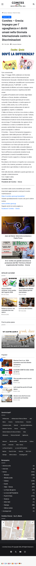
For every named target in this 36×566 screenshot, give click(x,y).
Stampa (4, 454)
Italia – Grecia (8, 487)
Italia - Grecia (19, 444)
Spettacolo (25, 435)
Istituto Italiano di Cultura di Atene (11, 432)
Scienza (21, 451)
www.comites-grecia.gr (9, 203)
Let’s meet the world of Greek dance (15, 346)
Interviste (10, 444)
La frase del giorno (7, 448)
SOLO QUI (28, 451)
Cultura (31, 441)
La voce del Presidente (21, 448)
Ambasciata (5, 418)
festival (16, 425)
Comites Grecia (19, 422)
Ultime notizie (13, 454)
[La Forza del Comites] (27, 302)
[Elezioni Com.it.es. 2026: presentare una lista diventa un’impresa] (7, 363)
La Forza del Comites (25, 308)
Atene (4, 422)
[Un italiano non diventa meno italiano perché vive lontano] (27, 282)
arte (31, 418)
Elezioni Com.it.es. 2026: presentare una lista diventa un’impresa (22, 362)
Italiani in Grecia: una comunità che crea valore (8, 310)
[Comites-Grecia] (18, 4)
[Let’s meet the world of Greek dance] (7, 390)
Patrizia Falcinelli (15, 435)
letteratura (5, 435)
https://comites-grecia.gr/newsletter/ (13, 196)
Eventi (4, 444)
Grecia (16, 428)
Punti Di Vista (16, 13)
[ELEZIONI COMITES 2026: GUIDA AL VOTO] (7, 372)
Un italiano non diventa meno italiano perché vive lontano (26, 290)
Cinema (10, 422)
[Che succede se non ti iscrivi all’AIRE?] (7, 381)
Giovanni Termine (7, 428)
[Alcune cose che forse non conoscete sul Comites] (7, 398)
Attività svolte (13, 441)
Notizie (10, 13)
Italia (24, 432)
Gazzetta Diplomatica (26, 425)
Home (5, 13)
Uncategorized (23, 454)
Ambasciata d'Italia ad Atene (19, 418)
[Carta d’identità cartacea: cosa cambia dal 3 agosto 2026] (9, 282)
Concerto (28, 422)
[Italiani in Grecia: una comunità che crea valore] (9, 302)
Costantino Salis (6, 425)
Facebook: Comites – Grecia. (11, 208)
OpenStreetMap (23, 538)
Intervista (23, 428)
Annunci (4, 441)
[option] (18, 337)
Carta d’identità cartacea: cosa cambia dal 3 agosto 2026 (9, 290)
